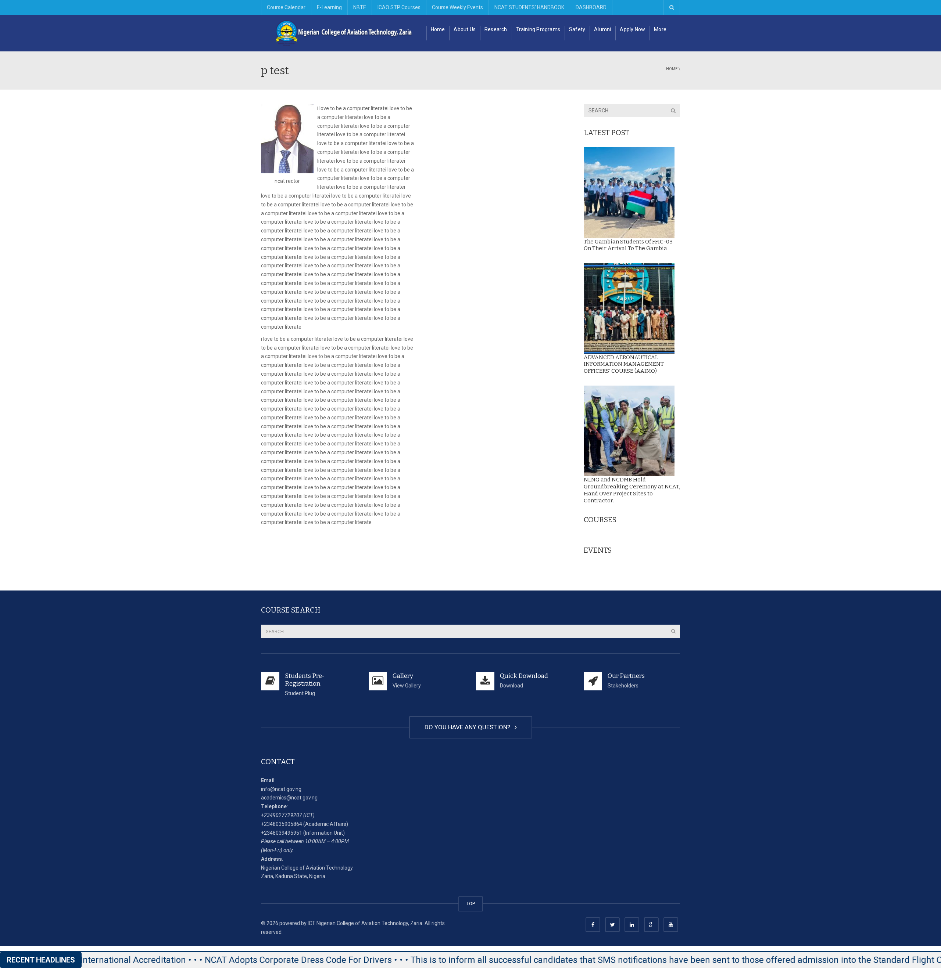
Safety (577, 29)
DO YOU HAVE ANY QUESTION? (469, 727)
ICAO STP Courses (399, 7)
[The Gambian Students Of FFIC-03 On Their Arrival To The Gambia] (629, 192)
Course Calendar (286, 7)
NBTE (359, 7)
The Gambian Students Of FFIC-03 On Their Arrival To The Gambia (628, 245)
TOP (470, 903)
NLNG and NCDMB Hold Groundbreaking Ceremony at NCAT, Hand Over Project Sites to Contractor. (632, 489)
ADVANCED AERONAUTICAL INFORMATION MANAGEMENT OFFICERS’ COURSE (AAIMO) (624, 364)
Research (495, 29)
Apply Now (632, 29)
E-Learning (329, 7)
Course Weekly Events (457, 7)
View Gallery (407, 686)
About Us (465, 29)
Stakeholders (623, 686)
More (660, 29)
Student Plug (300, 693)
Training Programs (538, 29)
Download (511, 686)
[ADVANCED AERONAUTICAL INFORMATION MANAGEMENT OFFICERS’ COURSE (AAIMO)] (629, 308)
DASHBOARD (591, 7)
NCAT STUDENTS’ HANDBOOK (529, 7)
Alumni (602, 29)
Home (438, 29)
